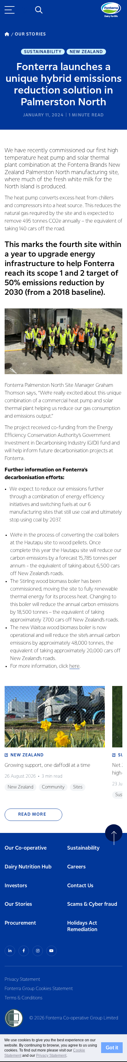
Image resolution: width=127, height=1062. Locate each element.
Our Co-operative (26, 848)
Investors (16, 885)
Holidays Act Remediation (82, 926)
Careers (76, 867)
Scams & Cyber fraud (92, 904)
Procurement (20, 923)
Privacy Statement (22, 979)
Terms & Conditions (23, 998)
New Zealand (86, 52)
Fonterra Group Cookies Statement (39, 989)
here (74, 666)
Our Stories (18, 904)
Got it (112, 1048)
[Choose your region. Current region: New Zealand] (24, 10)
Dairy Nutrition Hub (28, 867)
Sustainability (43, 52)
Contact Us (80, 885)
